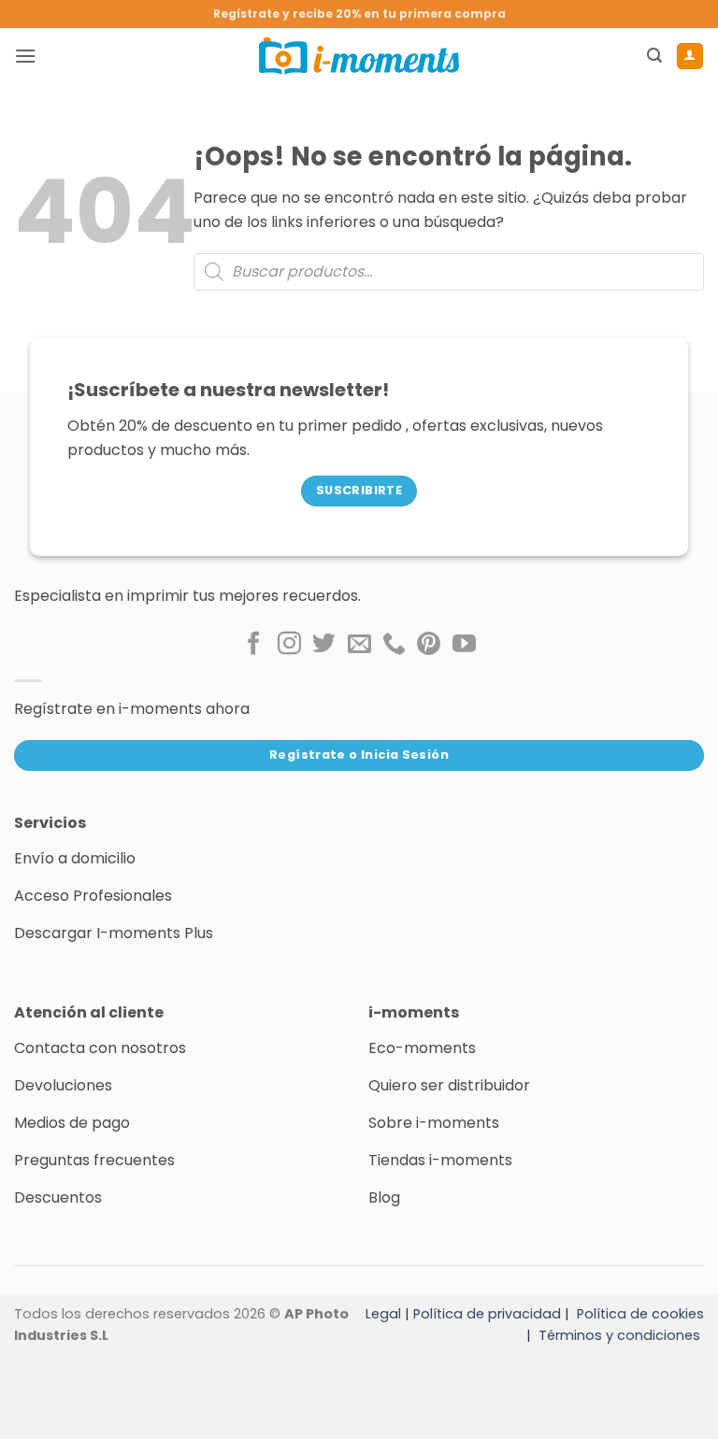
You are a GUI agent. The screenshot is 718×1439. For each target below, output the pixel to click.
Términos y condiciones (619, 1335)
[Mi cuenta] (690, 56)
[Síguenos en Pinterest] (428, 645)
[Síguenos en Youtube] (464, 645)
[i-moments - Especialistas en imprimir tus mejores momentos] (359, 56)
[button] (25, 55)
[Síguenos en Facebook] (254, 645)
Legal (383, 1313)
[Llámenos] (394, 645)
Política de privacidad (487, 1313)
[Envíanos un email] (359, 645)
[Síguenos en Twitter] (324, 645)
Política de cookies (640, 1313)
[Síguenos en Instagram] (289, 645)
